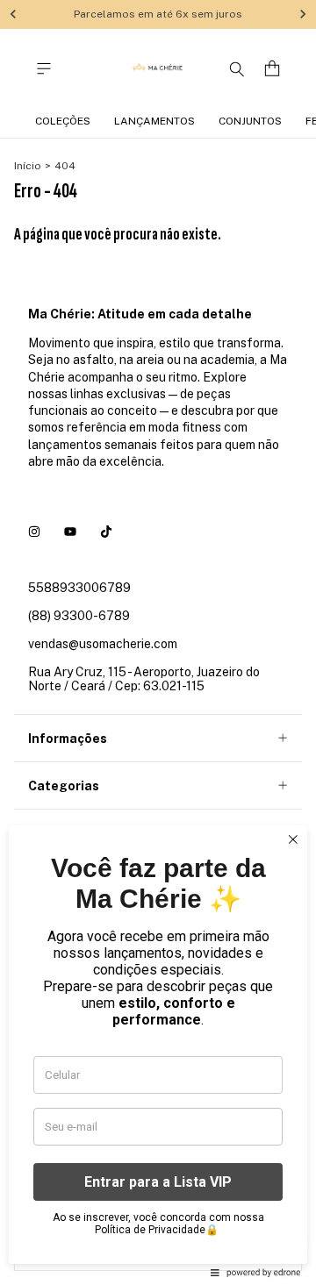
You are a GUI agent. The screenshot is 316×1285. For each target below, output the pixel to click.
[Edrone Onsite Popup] (158, 642)
